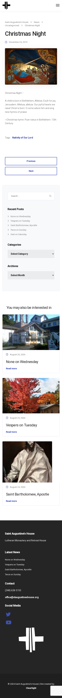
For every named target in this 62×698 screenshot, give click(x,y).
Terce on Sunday (18, 230)
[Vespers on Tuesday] (31, 395)
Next (31, 171)
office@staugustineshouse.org (22, 597)
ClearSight (31, 688)
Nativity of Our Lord (22, 137)
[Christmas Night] (31, 68)
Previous (31, 161)
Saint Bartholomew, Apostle (24, 225)
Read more (11, 368)
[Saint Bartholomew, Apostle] (27, 462)
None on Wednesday (21, 216)
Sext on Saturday (19, 234)
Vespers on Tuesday (20, 221)
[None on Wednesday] (31, 332)
